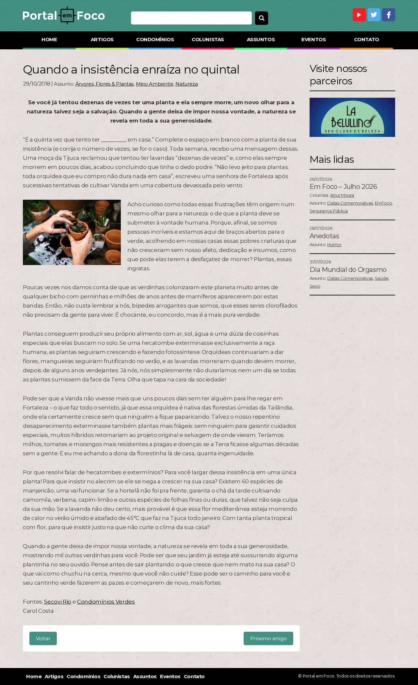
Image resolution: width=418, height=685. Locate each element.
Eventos (313, 39)
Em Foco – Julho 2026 (343, 187)
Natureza (186, 84)
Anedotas (324, 236)
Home (49, 39)
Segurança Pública (329, 210)
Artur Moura (342, 195)
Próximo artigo (268, 638)
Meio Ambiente (154, 84)
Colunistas (208, 39)
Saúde (382, 278)
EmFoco (383, 203)
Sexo (315, 286)
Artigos (102, 39)
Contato (366, 39)
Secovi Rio (57, 601)
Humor (334, 244)
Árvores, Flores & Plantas (104, 84)
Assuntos (261, 39)
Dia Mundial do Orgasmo (348, 270)
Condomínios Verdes (106, 601)
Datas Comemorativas (350, 203)
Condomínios (155, 39)
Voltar (43, 638)
